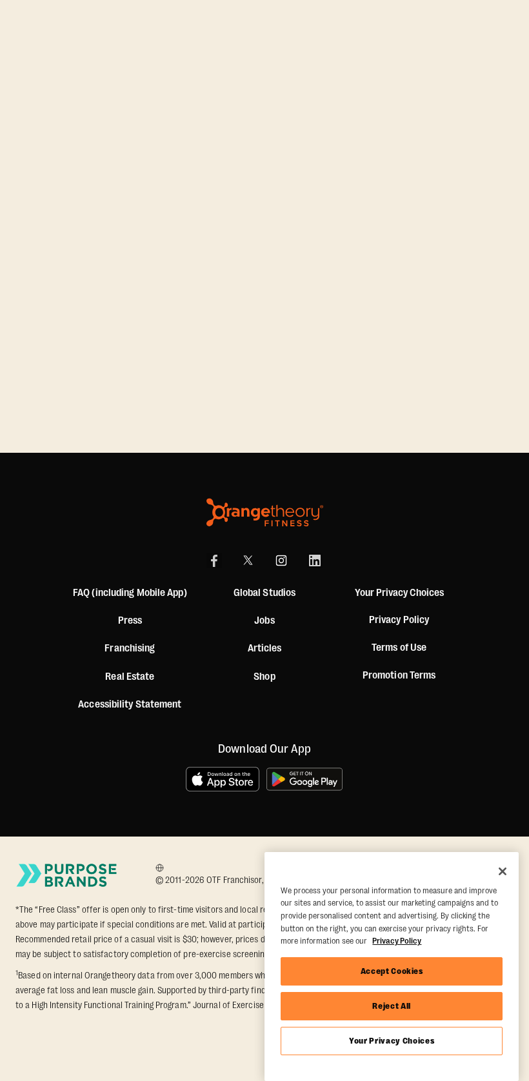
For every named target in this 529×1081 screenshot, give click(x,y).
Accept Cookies (392, 971)
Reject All (391, 1006)
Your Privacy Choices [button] (399, 593)
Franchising (130, 648)
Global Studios (264, 593)
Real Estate (129, 676)
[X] (247, 560)
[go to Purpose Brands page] (67, 875)
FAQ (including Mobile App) (130, 593)
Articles (265, 648)
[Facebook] (214, 560)
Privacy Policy (399, 620)
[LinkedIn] (315, 560)
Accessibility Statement (129, 704)
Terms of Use (399, 647)
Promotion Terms (399, 675)
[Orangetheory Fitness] (264, 512)
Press (130, 620)
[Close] (502, 871)
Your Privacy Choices (391, 1041)
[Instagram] (281, 560)
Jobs (264, 620)
